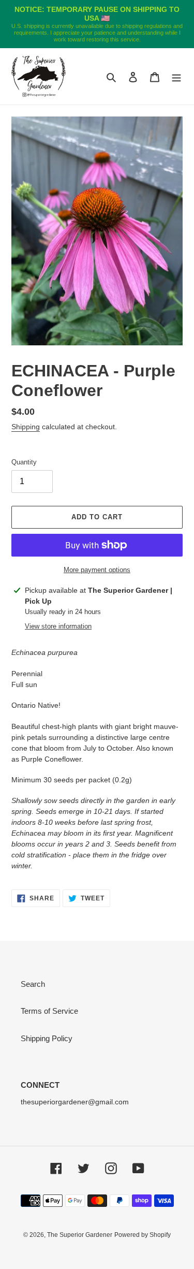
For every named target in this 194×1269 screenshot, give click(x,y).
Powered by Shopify (142, 1234)
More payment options (97, 570)
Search (33, 984)
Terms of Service (49, 1011)
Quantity (24, 462)
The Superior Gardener (79, 1234)
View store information (58, 626)
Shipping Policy (46, 1038)
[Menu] (176, 77)
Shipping (25, 426)
